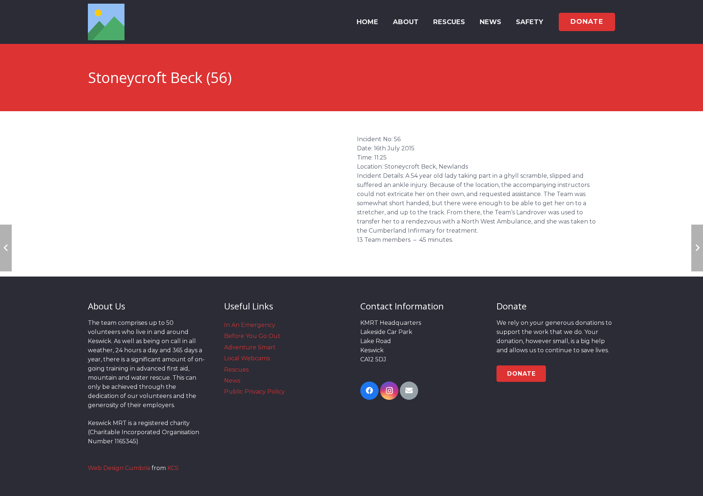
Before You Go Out (252, 335)
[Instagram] (389, 391)
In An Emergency (249, 325)
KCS (173, 468)
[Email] (409, 391)
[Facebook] (369, 391)
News (232, 380)
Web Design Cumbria (119, 468)
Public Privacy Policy (254, 391)
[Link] (106, 22)
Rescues (236, 369)
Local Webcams (247, 358)
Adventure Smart (250, 347)
